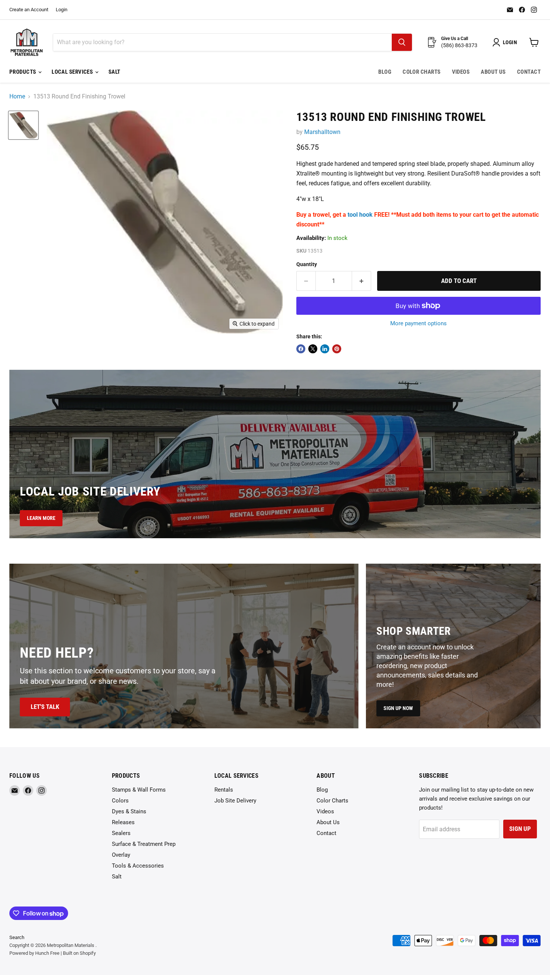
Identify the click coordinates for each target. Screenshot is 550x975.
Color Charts (421, 71)
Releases (123, 822)
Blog (384, 71)
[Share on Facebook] (300, 348)
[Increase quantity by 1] (361, 281)
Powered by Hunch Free (34, 953)
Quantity (306, 264)
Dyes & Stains (129, 811)
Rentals (223, 789)
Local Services (73, 71)
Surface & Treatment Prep (143, 844)
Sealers (121, 833)
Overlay (121, 854)
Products (23, 71)
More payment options (418, 323)
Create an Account (28, 9)
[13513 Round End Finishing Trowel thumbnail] (23, 125)
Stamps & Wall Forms (139, 789)
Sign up (520, 828)
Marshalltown (322, 131)
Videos (461, 71)
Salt (114, 71)
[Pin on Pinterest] (336, 348)
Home (17, 96)
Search (16, 937)
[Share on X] (312, 348)
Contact (529, 71)
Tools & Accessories (138, 865)
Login (61, 9)
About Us (493, 71)
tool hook (360, 214)
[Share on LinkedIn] (324, 348)
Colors (120, 800)
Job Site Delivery (235, 800)
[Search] (402, 42)
